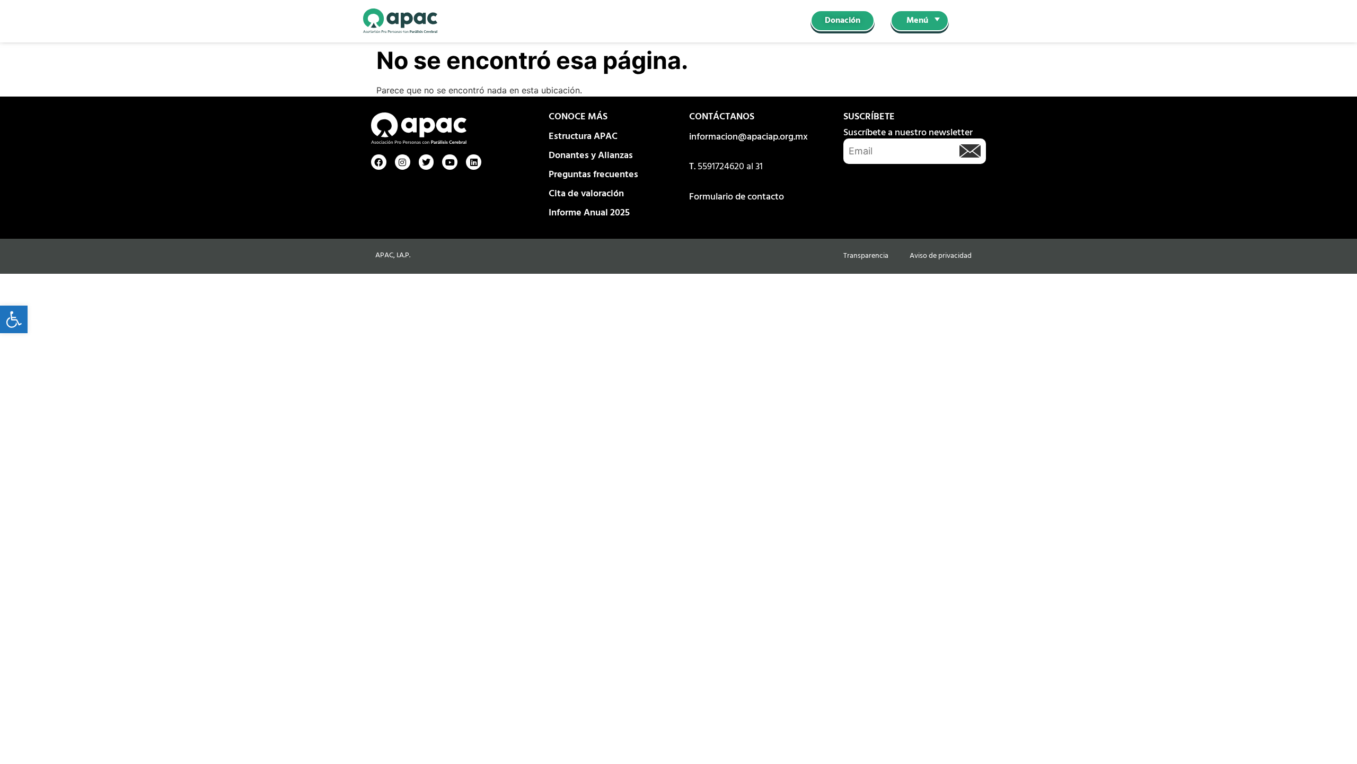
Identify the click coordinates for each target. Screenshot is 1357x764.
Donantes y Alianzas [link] (591, 155)
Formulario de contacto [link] (736, 197)
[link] (14, 319)
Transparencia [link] (865, 256)
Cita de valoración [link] (586, 194)
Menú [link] (917, 21)
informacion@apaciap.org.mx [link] (748, 137)
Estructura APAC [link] (583, 136)
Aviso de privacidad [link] (941, 256)
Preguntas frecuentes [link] (593, 175)
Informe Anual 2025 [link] (589, 213)
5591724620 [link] (721, 167)
